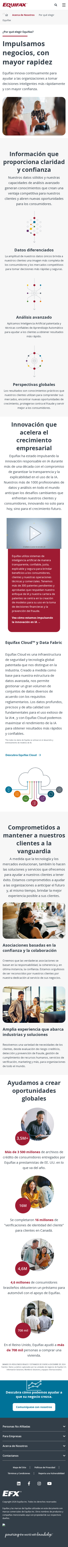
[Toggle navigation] (64, 5)
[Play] (34, 533)
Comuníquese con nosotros (34, 1407)
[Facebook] (29, 1483)
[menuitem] (56, 5)
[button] (56, 5)
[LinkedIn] (18, 1483)
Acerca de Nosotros (23, 14)
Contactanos (10, 1455)
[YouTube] (49, 1483)
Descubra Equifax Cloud (21, 755)
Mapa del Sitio (19, 1467)
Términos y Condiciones (19, 1473)
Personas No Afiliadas (16, 1426)
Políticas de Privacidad (44, 1467)
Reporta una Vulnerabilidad (51, 1473)
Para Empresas (12, 1436)
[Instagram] (39, 1483)
